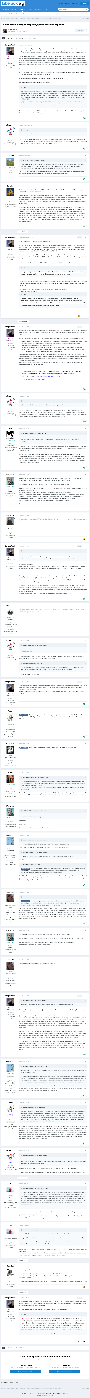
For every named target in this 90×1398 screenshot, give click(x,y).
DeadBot (10, 1266)
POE (10, 1183)
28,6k (11, 760)
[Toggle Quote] (21, 87)
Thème (31, 1393)
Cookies (65, 1393)
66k (11, 854)
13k (11, 728)
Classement (26, 13)
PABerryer (10, 606)
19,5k (11, 171)
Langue (24, 1393)
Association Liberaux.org (10, 9)
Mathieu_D (10, 743)
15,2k (11, 623)
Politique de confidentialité (43, 1393)
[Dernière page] (26, 38)
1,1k (11, 201)
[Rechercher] (87, 9)
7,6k (11, 532)
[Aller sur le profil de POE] (10, 1190)
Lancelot (10, 892)
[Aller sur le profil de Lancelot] (10, 898)
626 (11, 1281)
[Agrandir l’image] (34, 82)
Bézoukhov (10, 125)
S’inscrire (84, 3)
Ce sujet (80, 9)
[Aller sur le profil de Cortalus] (10, 192)
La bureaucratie (26, 1318)
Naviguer (22, 9)
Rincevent (10, 835)
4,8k (11, 788)
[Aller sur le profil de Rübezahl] (10, 162)
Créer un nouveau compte (25, 1371)
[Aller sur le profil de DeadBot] (10, 1272)
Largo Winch (14, 29)
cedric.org (10, 515)
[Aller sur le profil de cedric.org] (10, 521)
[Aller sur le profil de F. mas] (10, 717)
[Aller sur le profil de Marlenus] (10, 481)
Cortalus (10, 186)
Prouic (10, 773)
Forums (4, 13)
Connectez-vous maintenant (65, 1371)
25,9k (11, 490)
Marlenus (10, 474)
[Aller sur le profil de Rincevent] (10, 841)
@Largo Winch (24, 715)
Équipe (18, 13)
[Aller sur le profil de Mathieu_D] (10, 750)
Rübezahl (10, 155)
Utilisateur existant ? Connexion (68, 3)
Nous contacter (57, 1393)
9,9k (11, 1200)
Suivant (21, 38)
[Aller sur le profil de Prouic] (10, 779)
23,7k (11, 911)
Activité (30, 9)
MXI (10, 428)
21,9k (11, 140)
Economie (25, 31)
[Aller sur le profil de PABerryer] (10, 612)
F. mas (10, 711)
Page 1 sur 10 (33, 38)
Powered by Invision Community (45, 1395)
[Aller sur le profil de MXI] (10, 435)
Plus (46, 9)
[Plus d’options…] (85, 45)
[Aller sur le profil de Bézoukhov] (10, 131)
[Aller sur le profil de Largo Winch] (5, 31)
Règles (11, 13)
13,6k (11, 62)
